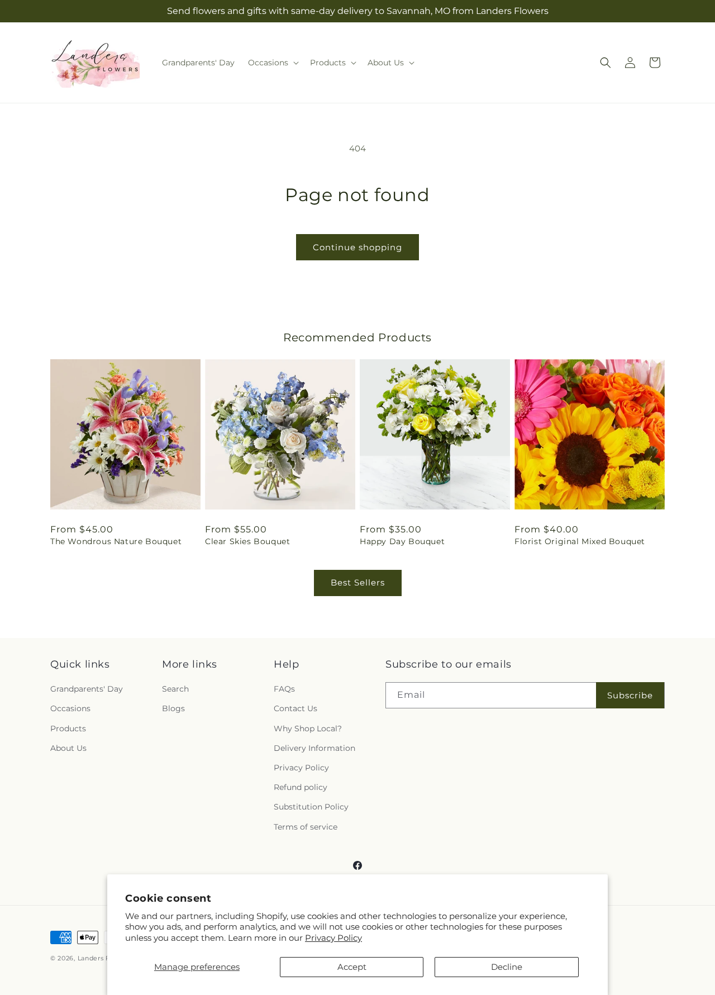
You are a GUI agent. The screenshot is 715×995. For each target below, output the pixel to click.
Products (68, 728)
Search (175, 689)
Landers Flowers (105, 958)
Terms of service (305, 827)
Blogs (173, 708)
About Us (68, 748)
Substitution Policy (311, 807)
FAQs (284, 689)
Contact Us (295, 708)
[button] (272, 62)
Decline (506, 966)
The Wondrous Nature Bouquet (116, 541)
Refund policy (300, 787)
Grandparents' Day (86, 689)
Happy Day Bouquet (402, 541)
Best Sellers (358, 582)
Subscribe (630, 695)
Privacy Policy (333, 937)
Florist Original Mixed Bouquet (579, 541)
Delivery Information (314, 748)
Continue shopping (357, 247)
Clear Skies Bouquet (247, 541)
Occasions (70, 708)
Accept (351, 966)
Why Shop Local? (308, 728)
